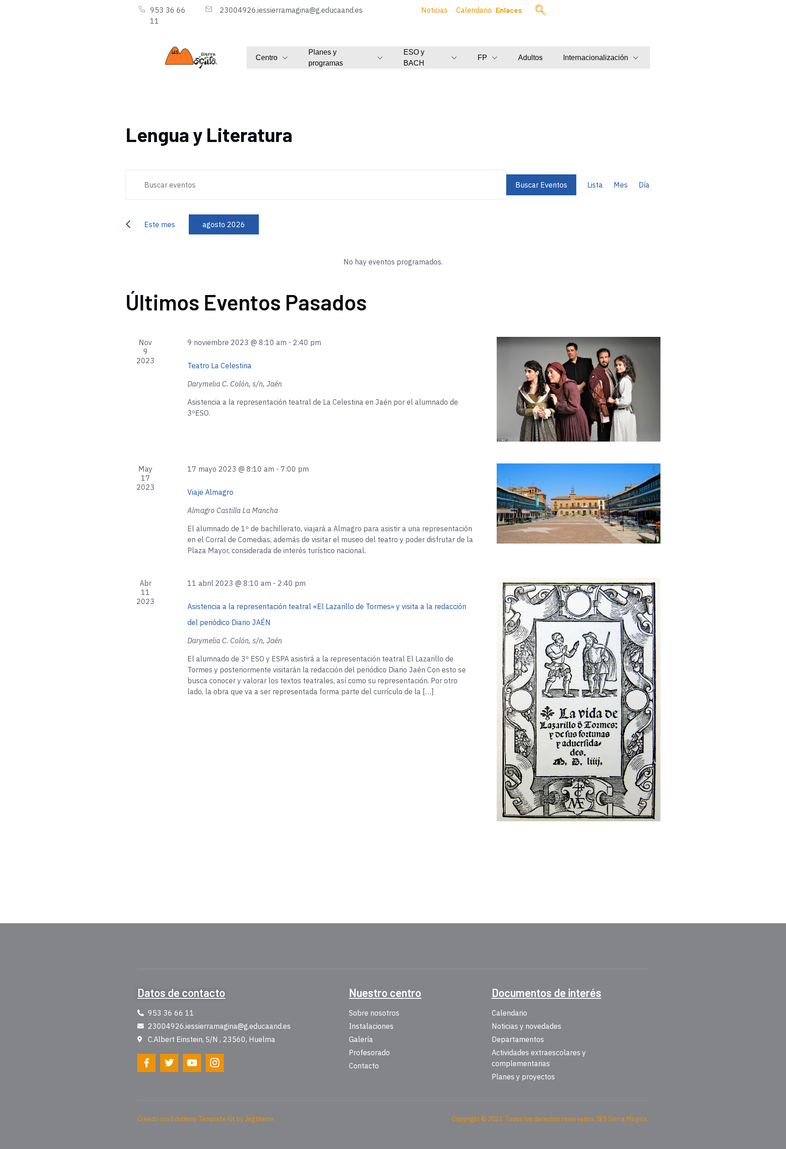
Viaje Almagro (210, 492)
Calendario (474, 10)
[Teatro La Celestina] (578, 389)
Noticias (434, 10)
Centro (266, 57)
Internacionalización (595, 57)
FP (482, 57)
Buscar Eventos (541, 184)
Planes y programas (325, 58)
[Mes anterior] (128, 224)
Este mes (159, 224)
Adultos (530, 57)
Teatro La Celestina (219, 365)
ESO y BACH (413, 58)
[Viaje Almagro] (578, 503)
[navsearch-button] (541, 10)
